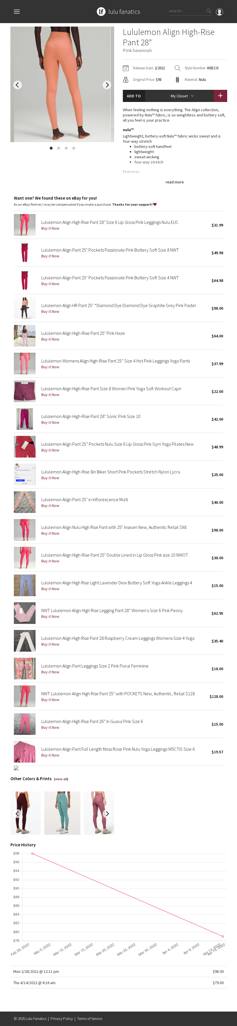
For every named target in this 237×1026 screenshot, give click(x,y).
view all (61, 779)
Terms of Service (89, 1018)
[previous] (17, 85)
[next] (107, 85)
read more (175, 182)
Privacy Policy (62, 1018)
